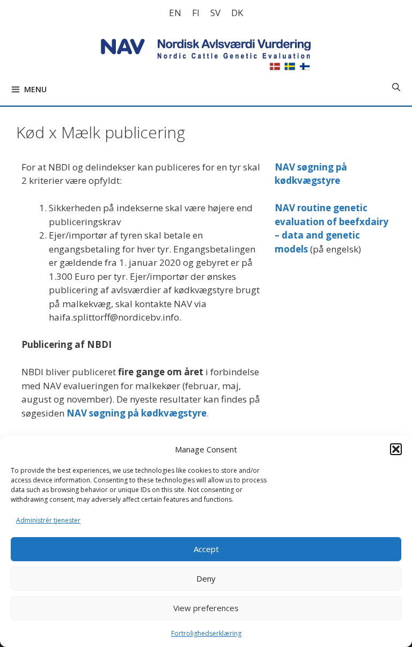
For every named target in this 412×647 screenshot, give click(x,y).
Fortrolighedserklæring (206, 633)
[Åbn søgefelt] (396, 86)
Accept (206, 549)
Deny (206, 578)
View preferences (206, 608)
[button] (396, 449)
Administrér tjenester (48, 520)
